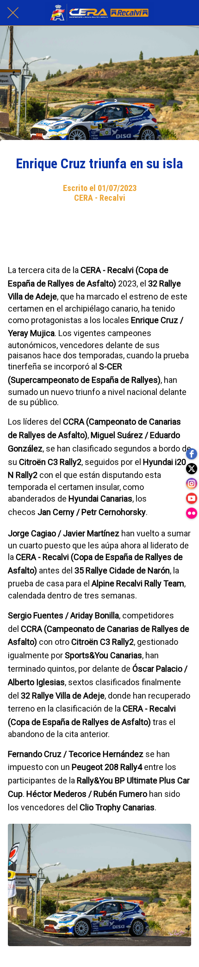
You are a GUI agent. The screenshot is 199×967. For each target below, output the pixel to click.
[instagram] (191, 483)
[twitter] (191, 468)
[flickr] (191, 513)
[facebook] (191, 453)
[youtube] (191, 498)
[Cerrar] (13, 13)
